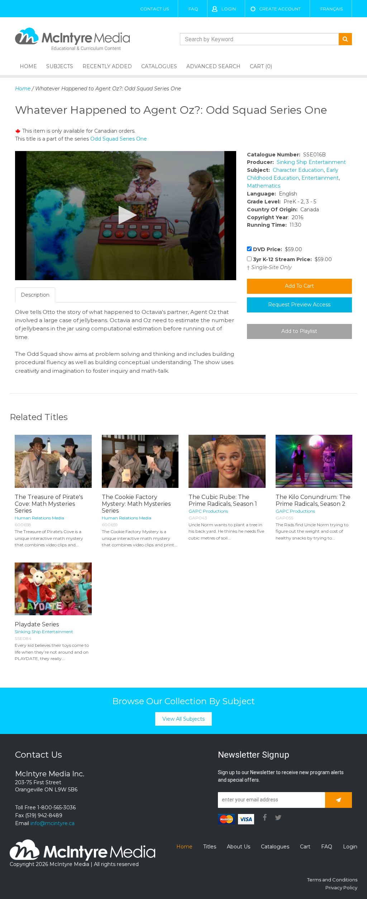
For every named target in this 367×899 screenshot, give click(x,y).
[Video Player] (125, 215)
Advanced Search (213, 66)
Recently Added (107, 66)
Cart (305, 846)
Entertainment (320, 178)
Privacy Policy (341, 887)
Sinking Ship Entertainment (311, 162)
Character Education (298, 170)
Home (28, 66)
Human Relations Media (39, 518)
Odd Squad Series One (118, 139)
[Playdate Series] (53, 589)
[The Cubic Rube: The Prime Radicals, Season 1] (227, 461)
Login (228, 8)
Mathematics (263, 186)
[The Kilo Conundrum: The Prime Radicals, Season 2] (314, 461)
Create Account (280, 8)
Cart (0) (261, 66)
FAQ (193, 8)
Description (35, 295)
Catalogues (159, 66)
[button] (125, 215)
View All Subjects (183, 719)
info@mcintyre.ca (52, 823)
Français (331, 8)
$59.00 (277, 249)
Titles (209, 846)
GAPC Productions (208, 511)
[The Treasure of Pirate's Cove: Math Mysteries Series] (53, 461)
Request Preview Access (299, 304)
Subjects (59, 66)
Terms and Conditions (332, 879)
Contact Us (154, 8)
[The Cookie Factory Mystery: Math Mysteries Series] (140, 461)
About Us (238, 846)
